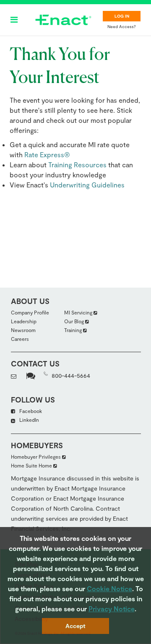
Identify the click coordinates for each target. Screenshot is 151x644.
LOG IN (122, 15)
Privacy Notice (112, 609)
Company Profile (30, 312)
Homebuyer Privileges (36, 457)
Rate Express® (47, 154)
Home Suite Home (32, 465)
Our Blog (74, 321)
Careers (20, 339)
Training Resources (77, 165)
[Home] (63, 20)
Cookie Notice (109, 588)
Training (73, 330)
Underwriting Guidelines (87, 185)
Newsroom (23, 330)
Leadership (23, 321)
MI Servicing (79, 312)
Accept (75, 625)
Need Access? (121, 26)
